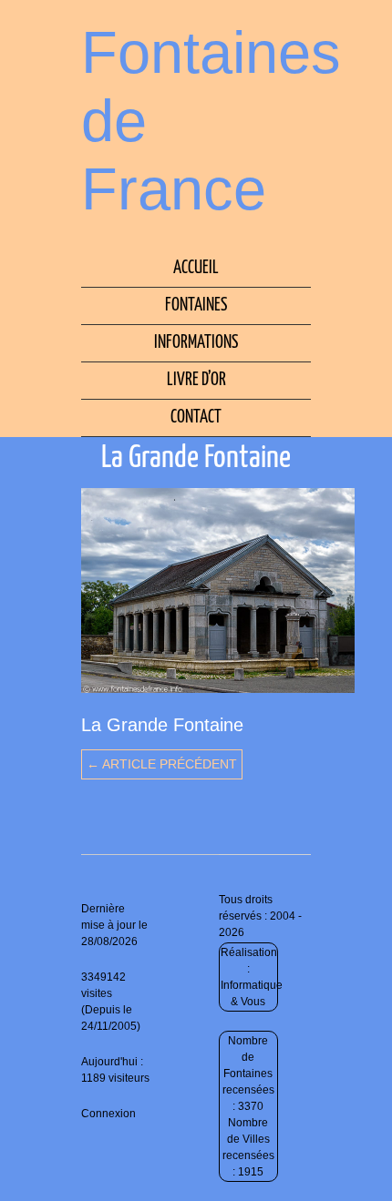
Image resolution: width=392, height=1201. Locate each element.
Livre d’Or (196, 380)
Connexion (108, 1113)
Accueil (196, 268)
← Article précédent (162, 764)
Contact (196, 417)
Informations (196, 342)
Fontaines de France (211, 120)
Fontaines (196, 305)
